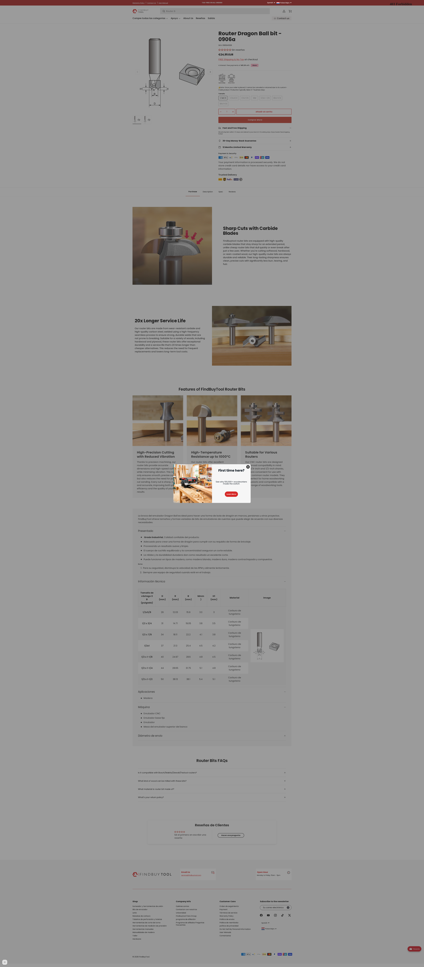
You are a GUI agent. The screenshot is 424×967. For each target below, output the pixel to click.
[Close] (248, 467)
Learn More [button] (231, 494)
